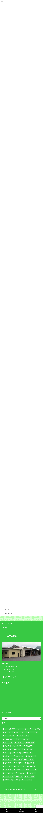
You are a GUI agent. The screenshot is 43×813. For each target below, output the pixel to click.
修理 (8, 749)
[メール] (8, 677)
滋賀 (8, 763)
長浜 (30, 776)
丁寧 (20, 742)
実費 (8, 756)
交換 (18, 746)
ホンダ (8, 742)
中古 (30, 742)
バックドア (9, 736)
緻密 (8, 766)
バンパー (23, 736)
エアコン (23, 729)
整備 (31, 756)
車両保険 (9, 773)
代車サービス (9, 613)
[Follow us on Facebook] (4, 677)
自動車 (19, 766)
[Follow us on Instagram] (13, 677)
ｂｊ (27, 780)
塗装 (8, 753)
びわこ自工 (10, 729)
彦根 (19, 756)
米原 (30, 763)
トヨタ (33, 732)
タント (8, 732)
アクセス (35, 811)
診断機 (20, 770)
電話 (7, 811)
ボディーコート (10, 609)
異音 (19, 763)
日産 (8, 759)
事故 (8, 746)
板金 (18, 759)
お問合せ (21, 811)
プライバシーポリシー (9, 623)
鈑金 (32, 773)
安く (28, 753)
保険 (29, 746)
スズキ (36, 729)
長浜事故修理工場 (12, 780)
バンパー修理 (10, 739)
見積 (8, 770)
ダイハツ (20, 732)
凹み (28, 749)
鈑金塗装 (9, 776)
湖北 (29, 759)
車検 (21, 773)
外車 (18, 753)
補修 (31, 766)
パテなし (24, 739)
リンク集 (4, 628)
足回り (32, 770)
